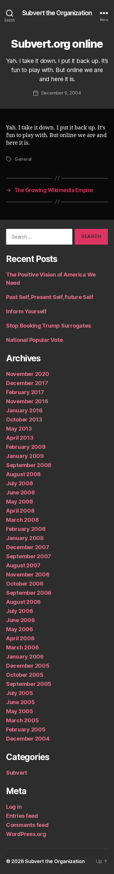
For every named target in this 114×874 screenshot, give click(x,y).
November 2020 (27, 374)
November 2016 (27, 401)
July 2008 (19, 483)
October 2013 (24, 419)
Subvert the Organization (57, 13)
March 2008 (22, 520)
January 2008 (25, 538)
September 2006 (28, 593)
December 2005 (28, 665)
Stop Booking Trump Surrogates (48, 325)
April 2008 (20, 511)
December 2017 (27, 383)
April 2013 (19, 438)
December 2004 (28, 738)
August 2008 (23, 474)
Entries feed (22, 816)
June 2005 (20, 702)
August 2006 (23, 602)
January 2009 (25, 456)
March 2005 (22, 720)
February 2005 (26, 729)
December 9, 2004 (61, 93)
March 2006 (22, 647)
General (23, 159)
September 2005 (28, 684)
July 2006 (19, 611)
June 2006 (20, 620)
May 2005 (19, 711)
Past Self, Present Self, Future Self (49, 297)
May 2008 (19, 501)
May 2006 (19, 629)
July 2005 (19, 693)
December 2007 (27, 547)
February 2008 (26, 529)
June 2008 (20, 492)
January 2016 (24, 410)
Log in (14, 806)
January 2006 (25, 656)
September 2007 (28, 556)
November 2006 (28, 574)
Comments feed (27, 825)
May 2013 (19, 428)
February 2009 (26, 447)
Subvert (16, 772)
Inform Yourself (26, 311)
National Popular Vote (34, 340)
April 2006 (20, 638)
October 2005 (24, 675)
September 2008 (28, 465)
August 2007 (23, 565)
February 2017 (25, 392)
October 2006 (24, 583)
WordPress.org (26, 834)
